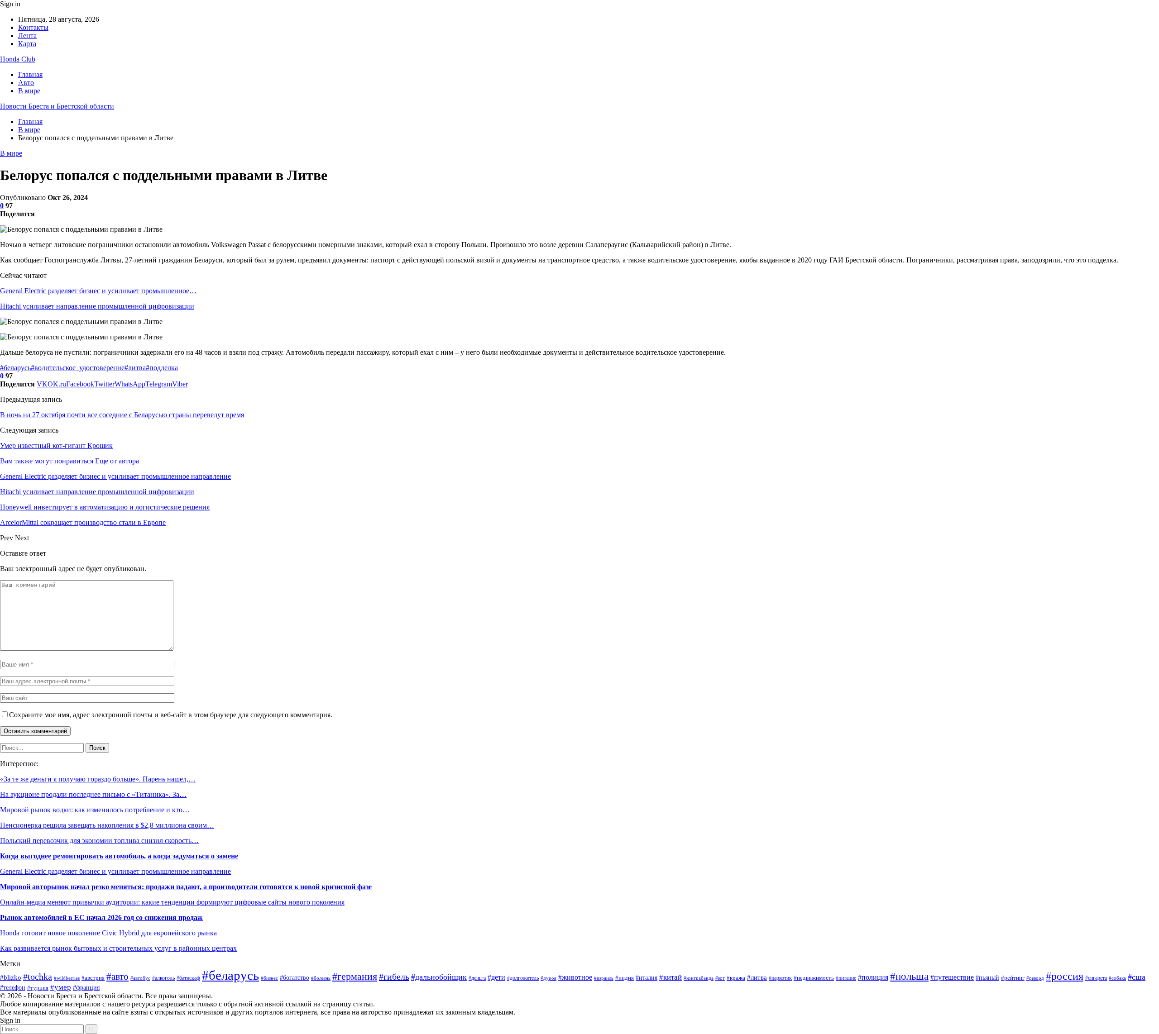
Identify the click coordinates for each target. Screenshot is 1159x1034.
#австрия (93, 978)
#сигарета (1096, 978)
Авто (26, 82)
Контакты (33, 27)
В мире (29, 91)
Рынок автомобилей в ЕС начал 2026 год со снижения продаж (101, 917)
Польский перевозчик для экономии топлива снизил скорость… (99, 840)
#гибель (394, 977)
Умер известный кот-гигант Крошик (56, 445)
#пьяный (987, 977)
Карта (27, 44)
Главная (30, 74)
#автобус (140, 978)
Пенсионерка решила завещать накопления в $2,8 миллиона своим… (107, 825)
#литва (135, 368)
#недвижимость (814, 977)
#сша (1136, 977)
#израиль (603, 978)
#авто (117, 976)
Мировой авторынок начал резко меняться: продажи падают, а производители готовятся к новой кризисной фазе (186, 887)
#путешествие (952, 977)
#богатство (294, 977)
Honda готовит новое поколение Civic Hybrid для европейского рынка (108, 933)
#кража (736, 977)
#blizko (10, 977)
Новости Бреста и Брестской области (57, 106)
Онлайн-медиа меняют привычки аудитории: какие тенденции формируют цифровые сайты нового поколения (172, 902)
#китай (670, 977)
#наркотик (780, 978)
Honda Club (17, 59)
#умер (60, 987)
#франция (86, 987)
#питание (846, 978)
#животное (575, 977)
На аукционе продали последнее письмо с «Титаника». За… (93, 794)
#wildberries (67, 978)
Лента (27, 35)
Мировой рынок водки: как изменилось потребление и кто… (95, 810)
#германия (354, 976)
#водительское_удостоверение (78, 368)
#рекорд (1035, 978)
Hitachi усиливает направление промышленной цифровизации (97, 306)
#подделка (162, 368)
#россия (1064, 976)
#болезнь (320, 978)
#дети (496, 977)
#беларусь (15, 368)
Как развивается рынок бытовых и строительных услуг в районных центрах (118, 948)
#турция (37, 987)
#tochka (37, 977)
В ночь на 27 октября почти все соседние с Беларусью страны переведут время (122, 415)
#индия (624, 977)
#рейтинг (1013, 978)
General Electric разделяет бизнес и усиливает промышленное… (98, 291)
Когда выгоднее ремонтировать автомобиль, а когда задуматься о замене (119, 856)
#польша (909, 976)
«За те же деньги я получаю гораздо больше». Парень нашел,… (98, 779)
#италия (646, 977)
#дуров (548, 978)
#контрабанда (699, 978)
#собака (1117, 978)
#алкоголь (163, 978)
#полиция (873, 977)
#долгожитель (523, 978)
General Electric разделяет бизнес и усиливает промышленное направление (115, 871)
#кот (720, 978)
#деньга (477, 978)
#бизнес (269, 978)
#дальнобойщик (439, 977)
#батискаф (188, 978)
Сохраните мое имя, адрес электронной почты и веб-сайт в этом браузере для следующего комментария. (170, 715)
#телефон (12, 987)
